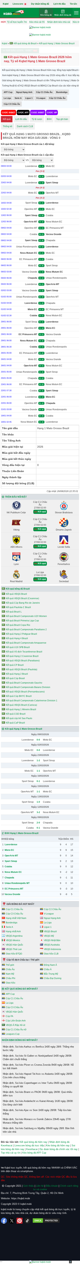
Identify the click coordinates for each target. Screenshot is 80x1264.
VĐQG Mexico (13, 940)
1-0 (38, 802)
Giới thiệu (28, 1185)
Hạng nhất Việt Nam (16, 918)
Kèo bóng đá (46, 15)
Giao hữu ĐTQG (14, 953)
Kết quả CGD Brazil (15, 714)
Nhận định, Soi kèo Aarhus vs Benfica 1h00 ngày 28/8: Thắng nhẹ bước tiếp (38, 1048)
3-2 (38, 812)
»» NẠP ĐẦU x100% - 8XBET (18, 50)
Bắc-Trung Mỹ (51, 974)
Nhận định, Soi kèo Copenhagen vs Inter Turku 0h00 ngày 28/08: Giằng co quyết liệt (38, 1085)
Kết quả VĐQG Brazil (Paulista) (21, 669)
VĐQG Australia (52, 945)
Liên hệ (40, 1185)
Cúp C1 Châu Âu (44, 92)
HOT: (3, 22)
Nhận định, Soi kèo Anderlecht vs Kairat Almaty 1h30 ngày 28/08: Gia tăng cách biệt (38, 1103)
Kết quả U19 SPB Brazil (18, 647)
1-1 (38, 771)
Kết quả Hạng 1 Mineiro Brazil (21, 709)
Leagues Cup (13, 1034)
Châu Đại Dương (52, 978)
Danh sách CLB (25, 126)
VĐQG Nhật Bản (52, 940)
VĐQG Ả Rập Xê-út (15, 1025)
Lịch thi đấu (59, 4)
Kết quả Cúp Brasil (15, 678)
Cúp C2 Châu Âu (57, 98)
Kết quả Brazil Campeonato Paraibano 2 (26, 629)
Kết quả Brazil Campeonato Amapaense (26, 643)
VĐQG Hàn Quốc (14, 945)
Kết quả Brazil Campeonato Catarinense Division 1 (31, 700)
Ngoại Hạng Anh (24, 92)
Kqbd (5, 4)
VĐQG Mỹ (49, 936)
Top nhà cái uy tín (10, 1152)
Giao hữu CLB (51, 953)
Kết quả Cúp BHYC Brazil (19, 696)
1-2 (38, 760)
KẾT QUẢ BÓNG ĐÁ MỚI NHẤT (21, 989)
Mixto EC (50, 166)
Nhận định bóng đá (62, 15)
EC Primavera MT (55, 228)
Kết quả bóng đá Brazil (18, 588)
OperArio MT (52, 193)
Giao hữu (10, 982)
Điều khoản (52, 1185)
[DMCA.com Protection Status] (46, 1221)
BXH (49, 119)
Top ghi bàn (62, 119)
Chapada (50, 240)
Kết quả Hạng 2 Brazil (17, 674)
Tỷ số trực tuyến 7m (17, 22)
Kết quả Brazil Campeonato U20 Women (26, 616)
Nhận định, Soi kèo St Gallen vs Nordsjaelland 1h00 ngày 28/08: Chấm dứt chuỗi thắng (37, 1057)
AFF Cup (8, 92)
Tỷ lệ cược (37, 119)
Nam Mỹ (10, 974)
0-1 (38, 781)
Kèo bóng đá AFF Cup (34, 1152)
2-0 (38, 822)
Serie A (18, 98)
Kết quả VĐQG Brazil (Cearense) (22, 598)
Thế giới (10, 965)
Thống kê (7, 126)
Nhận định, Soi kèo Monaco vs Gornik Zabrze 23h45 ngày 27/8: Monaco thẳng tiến (37, 1121)
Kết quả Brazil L (14, 611)
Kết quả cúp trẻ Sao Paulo (19, 718)
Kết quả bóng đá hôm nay (33, 1142)
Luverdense (31, 166)
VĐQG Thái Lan (14, 949)
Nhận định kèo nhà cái (58, 22)
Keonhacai (32, 1149)
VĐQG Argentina (14, 936)
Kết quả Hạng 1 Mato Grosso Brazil (23, 729)
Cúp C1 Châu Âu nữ (16, 1029)
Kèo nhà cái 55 (37, 22)
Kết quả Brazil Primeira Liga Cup (22, 620)
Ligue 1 (29, 98)
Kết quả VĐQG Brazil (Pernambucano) (25, 691)
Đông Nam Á (50, 965)
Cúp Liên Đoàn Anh (16, 1020)
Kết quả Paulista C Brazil (18, 607)
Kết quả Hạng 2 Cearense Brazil (22, 656)
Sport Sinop (31, 203)
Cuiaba (49, 215)
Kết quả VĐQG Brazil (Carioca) (21, 705)
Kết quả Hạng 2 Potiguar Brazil (21, 634)
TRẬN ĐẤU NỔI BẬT (16, 497)
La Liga (7, 98)
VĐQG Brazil (50, 931)
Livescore (18, 4)
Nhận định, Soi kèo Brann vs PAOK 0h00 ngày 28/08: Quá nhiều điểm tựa (37, 1094)
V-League (40, 98)
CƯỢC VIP (52, 112)
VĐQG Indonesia (52, 949)
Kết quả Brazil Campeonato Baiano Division (28, 687)
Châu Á (48, 969)
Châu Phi (10, 978)
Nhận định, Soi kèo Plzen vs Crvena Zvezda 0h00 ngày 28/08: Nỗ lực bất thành (38, 1066)
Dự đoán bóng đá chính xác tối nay (59, 1149)
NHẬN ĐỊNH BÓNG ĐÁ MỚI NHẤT (20, 1040)
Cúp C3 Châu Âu (12, 104)
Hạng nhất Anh (13, 931)
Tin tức (73, 4)
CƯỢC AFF (23, 112)
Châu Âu (10, 969)
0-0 (38, 739)
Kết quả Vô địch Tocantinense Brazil (24, 651)
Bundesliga (61, 92)
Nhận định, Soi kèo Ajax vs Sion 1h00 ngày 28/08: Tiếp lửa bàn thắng (37, 1112)
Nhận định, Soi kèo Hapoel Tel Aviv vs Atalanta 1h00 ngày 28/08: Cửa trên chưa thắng (38, 1075)
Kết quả (7, 119)
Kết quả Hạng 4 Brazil (17, 638)
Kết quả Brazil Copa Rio (18, 625)
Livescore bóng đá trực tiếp (29, 1145)
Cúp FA (9, 1016)
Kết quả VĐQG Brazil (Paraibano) (23, 660)
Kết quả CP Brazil (15, 665)
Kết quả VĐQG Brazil (16, 594)
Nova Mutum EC (54, 221)
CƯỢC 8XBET (8, 112)
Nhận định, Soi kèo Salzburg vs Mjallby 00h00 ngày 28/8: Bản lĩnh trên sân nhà (38, 1130)
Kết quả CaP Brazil (15, 722)
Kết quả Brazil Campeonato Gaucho (24, 682)
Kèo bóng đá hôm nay (58, 1145)
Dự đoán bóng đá (40, 4)
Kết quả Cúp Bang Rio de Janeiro (23, 603)
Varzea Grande (29, 272)
